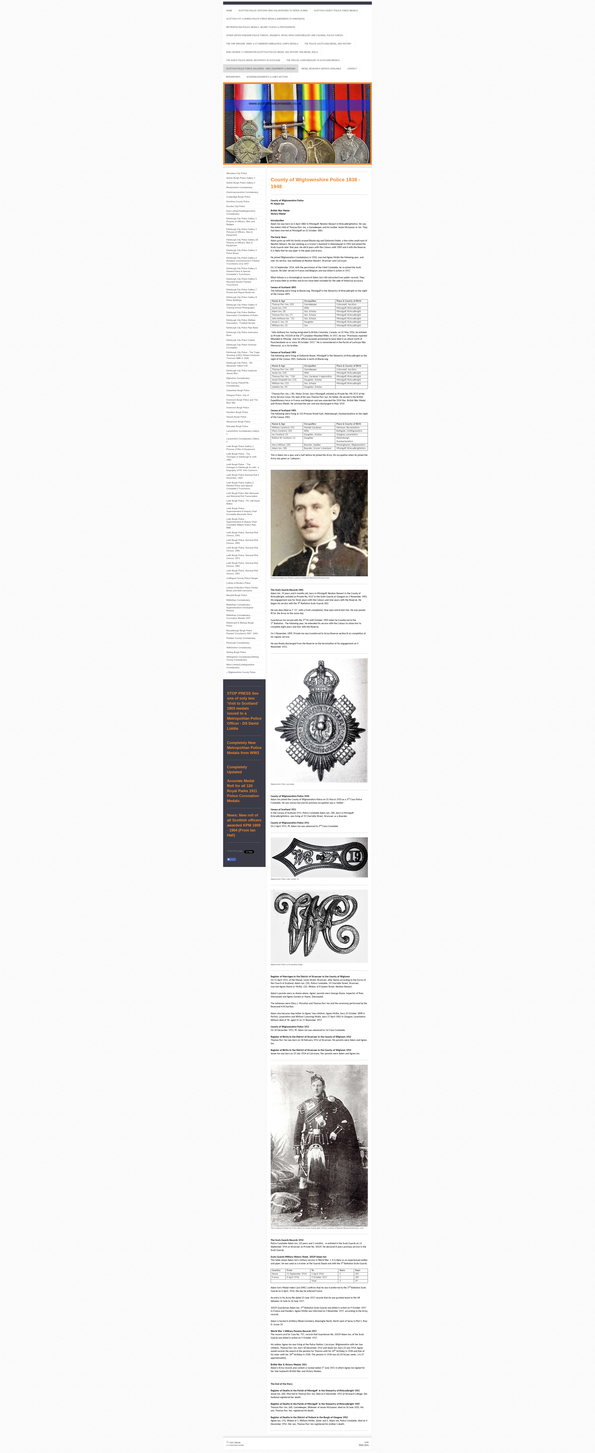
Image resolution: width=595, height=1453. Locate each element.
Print (231, 1442)
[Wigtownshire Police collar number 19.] (319, 857)
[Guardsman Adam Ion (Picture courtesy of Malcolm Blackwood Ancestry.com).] (319, 523)
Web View (364, 1445)
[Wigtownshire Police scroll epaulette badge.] (319, 926)
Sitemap (237, 1442)
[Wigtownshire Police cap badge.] (319, 720)
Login (367, 1442)
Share (232, 859)
